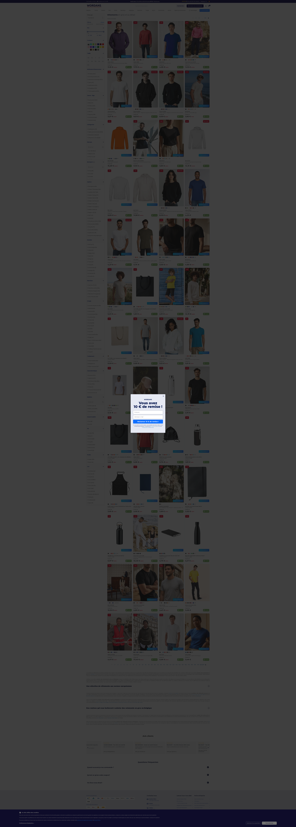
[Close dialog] (163, 396)
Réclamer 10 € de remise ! (148, 422)
